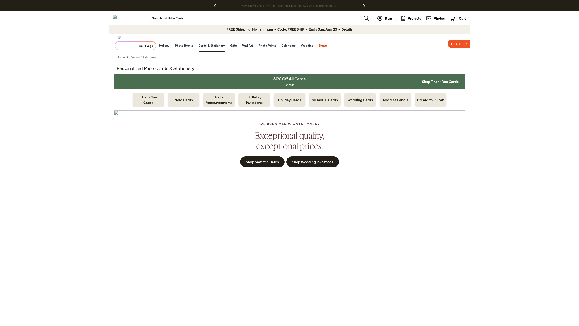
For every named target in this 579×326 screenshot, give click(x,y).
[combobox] (256, 18)
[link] (148, 100)
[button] (366, 18)
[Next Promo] (364, 5)
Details (289, 85)
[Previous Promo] (217, 6)
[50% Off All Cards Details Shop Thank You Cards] (289, 81)
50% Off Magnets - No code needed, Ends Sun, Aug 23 (277, 6)
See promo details (325, 6)
